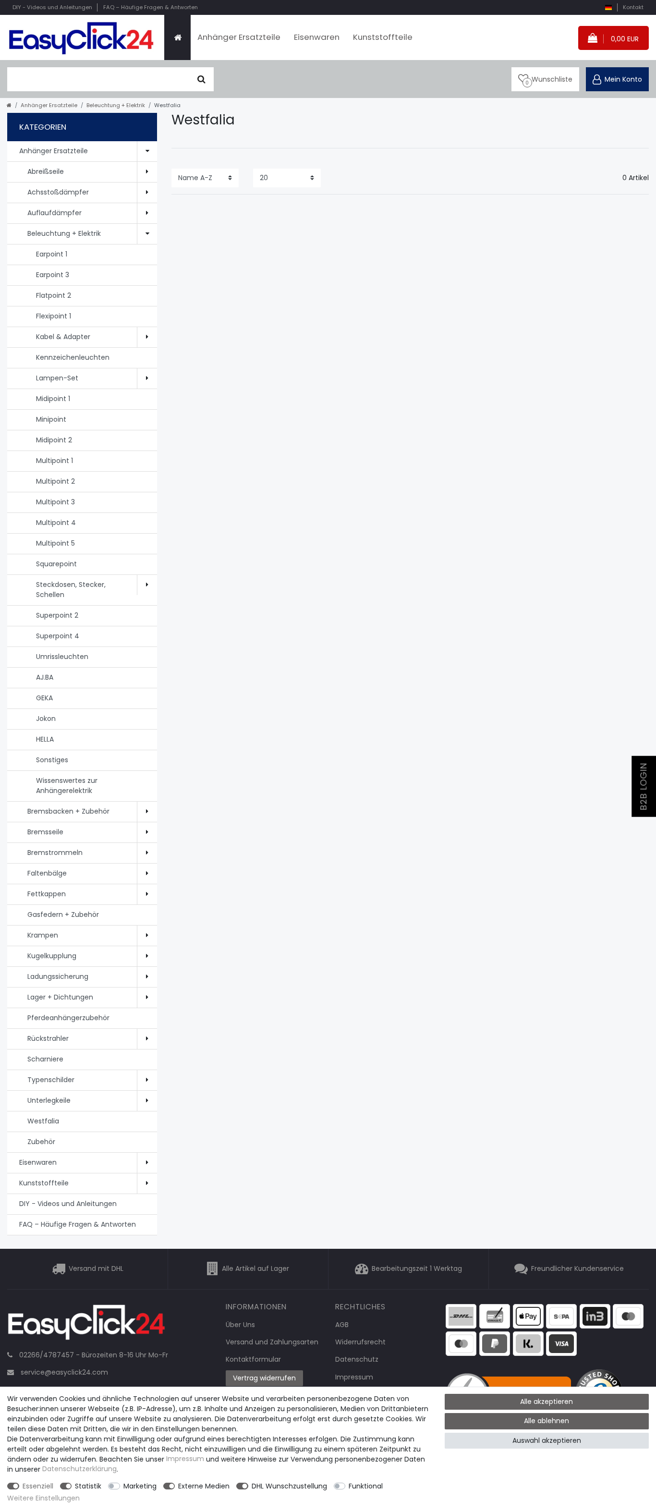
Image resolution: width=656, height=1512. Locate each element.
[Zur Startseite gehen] (9, 105)
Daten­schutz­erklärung (79, 1469)
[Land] (608, 7)
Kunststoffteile (383, 37)
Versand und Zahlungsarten (272, 1342)
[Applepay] (528, 1316)
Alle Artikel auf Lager (255, 1268)
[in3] (595, 1316)
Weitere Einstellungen (43, 1498)
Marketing (140, 1486)
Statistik (88, 1486)
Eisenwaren (317, 37)
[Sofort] (528, 1343)
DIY (52, 7)
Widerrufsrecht (360, 1342)
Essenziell (38, 1486)
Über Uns (240, 1324)
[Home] (177, 37)
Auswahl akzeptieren (546, 1440)
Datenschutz (356, 1359)
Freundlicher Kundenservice (577, 1268)
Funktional (366, 1486)
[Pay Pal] (494, 1343)
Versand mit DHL (96, 1268)
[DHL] (461, 1316)
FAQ (150, 7)
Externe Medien (204, 1486)
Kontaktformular (253, 1359)
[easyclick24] (86, 1324)
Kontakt (633, 7)
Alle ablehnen (546, 1421)
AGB (342, 1324)
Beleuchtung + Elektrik (115, 105)
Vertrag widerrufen (264, 1378)
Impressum (354, 1377)
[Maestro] (628, 1316)
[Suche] (201, 79)
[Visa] (561, 1343)
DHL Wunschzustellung (289, 1486)
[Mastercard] (461, 1343)
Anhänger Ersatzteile (238, 37)
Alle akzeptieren (546, 1401)
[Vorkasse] (494, 1316)
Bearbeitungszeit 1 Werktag (417, 1268)
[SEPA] (561, 1316)
